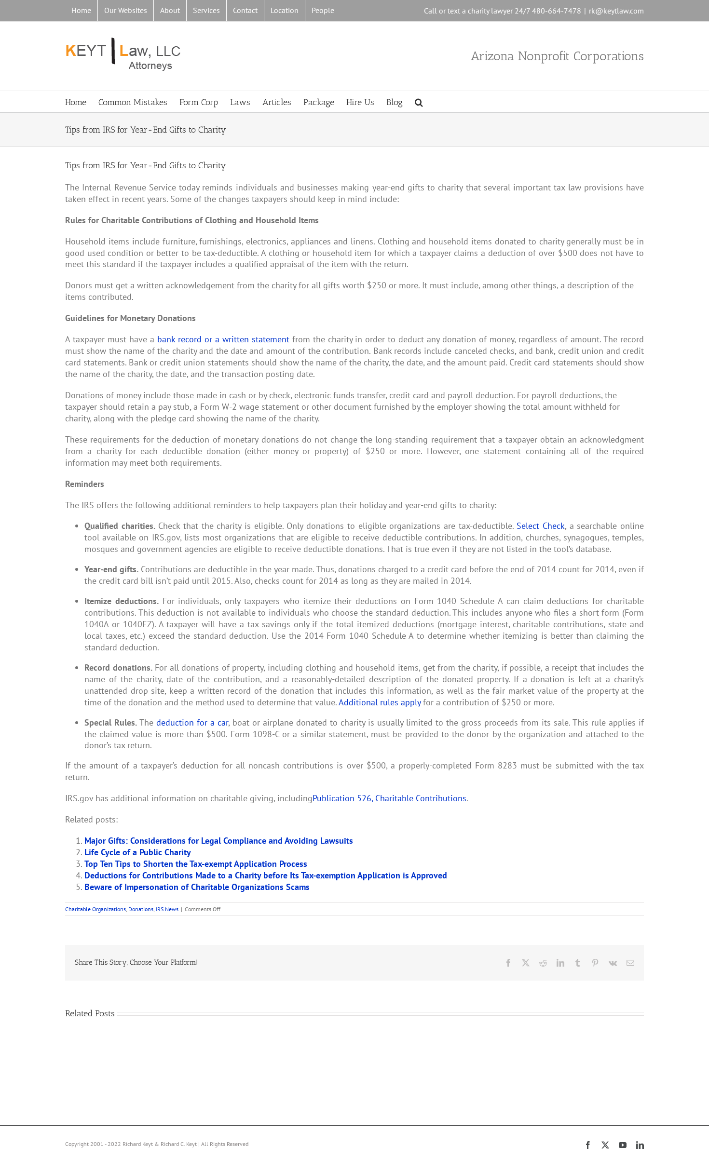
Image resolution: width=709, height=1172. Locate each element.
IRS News (167, 909)
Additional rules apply (380, 702)
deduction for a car (192, 722)
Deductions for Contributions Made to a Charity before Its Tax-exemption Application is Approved (265, 875)
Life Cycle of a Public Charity (137, 852)
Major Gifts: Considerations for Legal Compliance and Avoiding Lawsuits (218, 840)
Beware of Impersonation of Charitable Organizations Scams (197, 886)
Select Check (541, 525)
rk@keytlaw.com (616, 10)
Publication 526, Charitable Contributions (389, 798)
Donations (140, 909)
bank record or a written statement (223, 339)
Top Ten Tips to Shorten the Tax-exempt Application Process (195, 863)
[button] (419, 101)
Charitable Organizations (95, 909)
